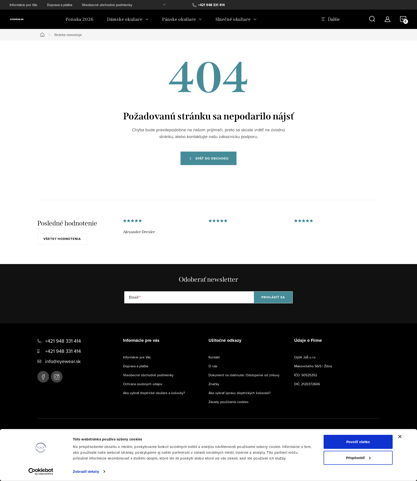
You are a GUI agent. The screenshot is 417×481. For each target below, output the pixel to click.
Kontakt (214, 357)
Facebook (43, 377)
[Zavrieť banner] (400, 436)
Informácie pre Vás (23, 4)
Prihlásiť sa (273, 297)
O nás (212, 366)
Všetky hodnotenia (62, 239)
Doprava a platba (59, 4)
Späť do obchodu (212, 158)
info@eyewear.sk (63, 361)
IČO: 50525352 (305, 375)
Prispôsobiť (355, 457)
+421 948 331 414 (63, 340)
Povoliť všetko (358, 442)
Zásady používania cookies (228, 402)
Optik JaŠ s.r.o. (305, 357)
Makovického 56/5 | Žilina (313, 366)
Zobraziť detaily (86, 471)
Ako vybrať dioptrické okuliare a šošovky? (154, 392)
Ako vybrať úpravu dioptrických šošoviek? (239, 393)
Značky (213, 384)
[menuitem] (79, 19)
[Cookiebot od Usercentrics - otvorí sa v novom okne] (41, 471)
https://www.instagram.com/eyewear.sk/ (57, 377)
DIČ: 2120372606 (307, 384)
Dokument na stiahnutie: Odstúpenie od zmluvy (243, 375)
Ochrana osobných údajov (142, 384)
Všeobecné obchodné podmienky (107, 4)
